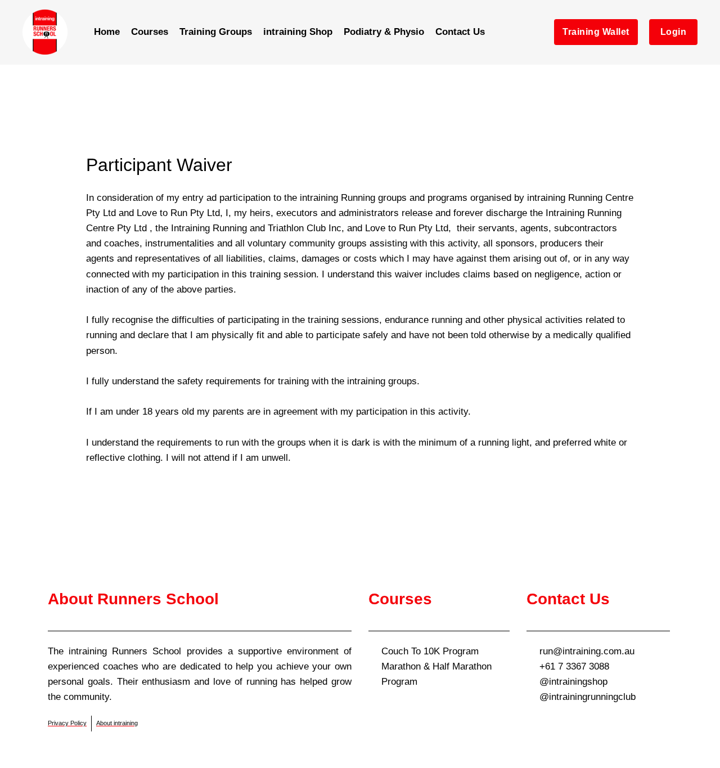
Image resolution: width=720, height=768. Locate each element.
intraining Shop (297, 31)
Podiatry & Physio (384, 31)
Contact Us (460, 31)
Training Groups (215, 31)
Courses (149, 31)
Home (107, 31)
